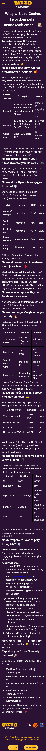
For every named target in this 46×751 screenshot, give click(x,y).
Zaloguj (13, 747)
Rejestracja (31, 747)
